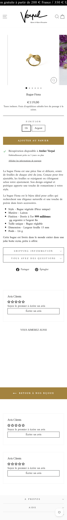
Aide (32, 508)
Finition (33, 121)
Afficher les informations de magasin (25, 160)
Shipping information (33, 251)
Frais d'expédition (27, 106)
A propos (32, 499)
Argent (38, 128)
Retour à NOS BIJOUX (36, 393)
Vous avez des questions (33, 258)
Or (26, 128)
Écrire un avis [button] (33, 311)
